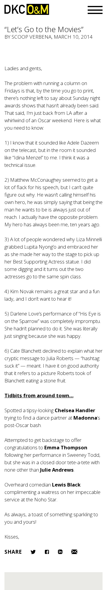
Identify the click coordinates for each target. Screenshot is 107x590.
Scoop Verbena (31, 36)
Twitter (33, 552)
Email (74, 552)
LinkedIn (60, 552)
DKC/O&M (26, 9)
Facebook (47, 552)
